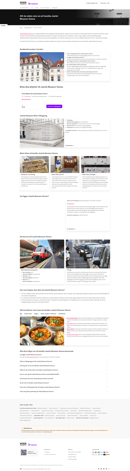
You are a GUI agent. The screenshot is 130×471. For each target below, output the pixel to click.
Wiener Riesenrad (53, 408)
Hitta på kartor (70, 203)
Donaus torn (93, 415)
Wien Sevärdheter (45, 7)
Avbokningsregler (72, 459)
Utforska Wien (25, 7)
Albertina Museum (24, 410)
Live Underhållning (49, 418)
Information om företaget (74, 452)
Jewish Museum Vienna (26, 34)
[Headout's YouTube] (103, 468)
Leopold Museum (35, 410)
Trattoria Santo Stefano (73, 334)
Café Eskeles (70, 323)
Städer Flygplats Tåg (25, 420)
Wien (21, 27)
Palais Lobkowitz (102, 413)
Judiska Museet (28, 27)
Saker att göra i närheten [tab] (48, 314)
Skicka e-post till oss (50, 454)
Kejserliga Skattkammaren (85, 410)
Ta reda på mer (69, 145)
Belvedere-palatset (42, 408)
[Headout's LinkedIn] (98, 468)
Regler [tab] (36, 314)
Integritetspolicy (72, 454)
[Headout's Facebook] (106, 468)
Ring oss (47, 452)
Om (32, 7)
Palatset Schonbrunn (85, 408)
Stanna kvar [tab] (28, 314)
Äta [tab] (21, 313)
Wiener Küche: (70, 329)
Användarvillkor (72, 457)
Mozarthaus (74, 410)
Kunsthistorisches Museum (62, 410)
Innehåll (3, 25)
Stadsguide (54, 7)
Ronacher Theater (51, 413)
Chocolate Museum (25, 413)
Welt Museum (97, 410)
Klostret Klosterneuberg (90, 413)
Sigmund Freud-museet (47, 410)
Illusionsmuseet (96, 408)
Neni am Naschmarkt (72, 318)
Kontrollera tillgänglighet (54, 106)
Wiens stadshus (61, 413)
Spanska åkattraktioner (26, 418)
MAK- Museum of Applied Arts (74, 413)
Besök (36, 7)
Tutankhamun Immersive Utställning (69, 408)
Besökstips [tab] (62, 314)
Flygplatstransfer (94, 418)
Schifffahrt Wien (70, 418)
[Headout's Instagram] (101, 468)
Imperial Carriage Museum (38, 413)
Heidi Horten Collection (26, 415)
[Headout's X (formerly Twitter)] (109, 468)
